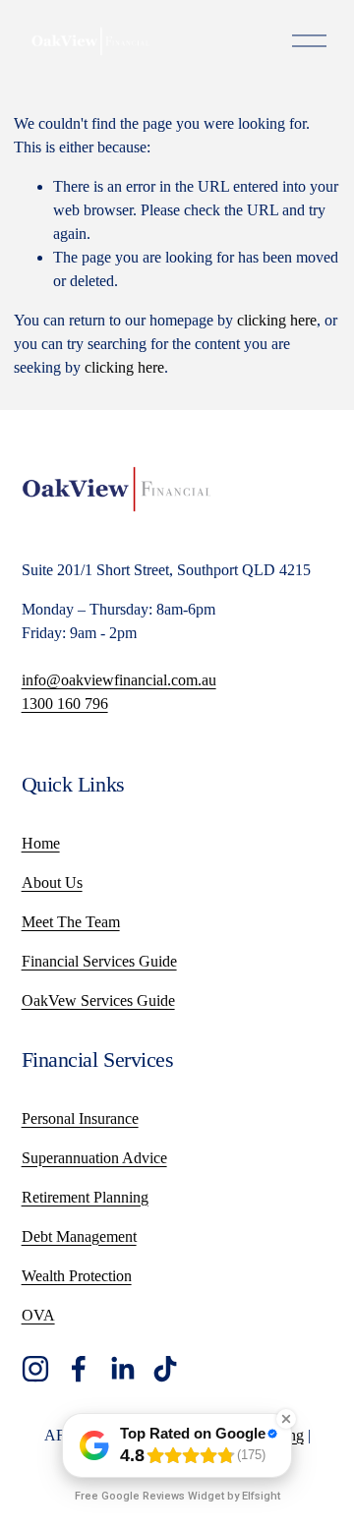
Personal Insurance (80, 1118)
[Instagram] (35, 1368)
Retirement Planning (85, 1197)
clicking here (277, 320)
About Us (52, 882)
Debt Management (79, 1236)
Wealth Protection (77, 1275)
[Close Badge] (286, 1419)
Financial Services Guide (99, 961)
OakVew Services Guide (98, 1000)
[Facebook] (78, 1368)
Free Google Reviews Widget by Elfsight (177, 1496)
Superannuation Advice (94, 1157)
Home (41, 843)
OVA (38, 1315)
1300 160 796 (65, 703)
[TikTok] (165, 1368)
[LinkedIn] (122, 1368)
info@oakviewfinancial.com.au (119, 680)
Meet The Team (71, 921)
